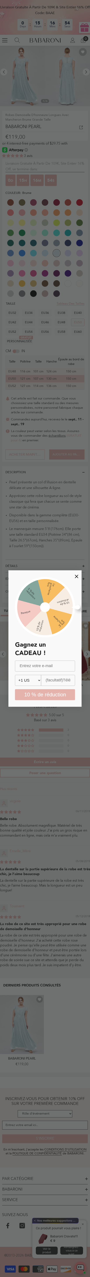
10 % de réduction (45, 694)
